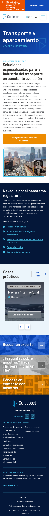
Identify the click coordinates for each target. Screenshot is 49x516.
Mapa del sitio (24, 497)
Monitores (7, 441)
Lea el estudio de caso (24, 314)
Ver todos (37, 274)
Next (27, 327)
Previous (21, 327)
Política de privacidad (24, 502)
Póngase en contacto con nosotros (24, 139)
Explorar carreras (32, 431)
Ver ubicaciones (22, 410)
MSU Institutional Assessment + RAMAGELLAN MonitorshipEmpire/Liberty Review (15, 5)
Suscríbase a (9, 485)
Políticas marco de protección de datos (24, 506)
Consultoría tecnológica (18, 252)
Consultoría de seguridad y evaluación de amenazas (13, 451)
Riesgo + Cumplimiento (18, 226)
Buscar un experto (32, 427)
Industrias (21, 46)
